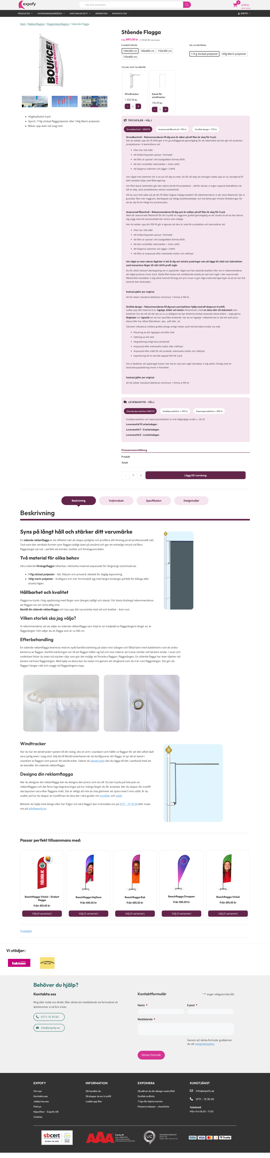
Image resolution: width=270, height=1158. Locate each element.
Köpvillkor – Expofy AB (45, 1111)
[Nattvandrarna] (47, 963)
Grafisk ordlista (146, 1096)
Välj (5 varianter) (88, 913)
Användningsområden (50, 13)
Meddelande (146, 1019)
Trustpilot (26, 931)
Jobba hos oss (41, 1101)
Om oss (37, 1091)
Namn (143, 1005)
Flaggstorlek (129, 45)
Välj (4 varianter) (42, 913)
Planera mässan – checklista (153, 1106)
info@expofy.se (37, 808)
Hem (23, 24)
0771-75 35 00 (49, 1017)
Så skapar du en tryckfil (98, 1096)
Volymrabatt (116, 500)
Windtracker (132, 94)
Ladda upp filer (94, 1101)
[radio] (130, 51)
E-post (192, 1005)
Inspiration (101, 13)
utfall (119, 795)
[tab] (78, 500)
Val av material (198, 45)
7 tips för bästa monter (150, 1101)
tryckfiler (105, 795)
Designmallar (191, 500)
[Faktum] (19, 963)
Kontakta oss (119, 13)
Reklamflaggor (36, 24)
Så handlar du (93, 1091)
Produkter (24, 13)
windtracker (98, 761)
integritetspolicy (204, 1044)
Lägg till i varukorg (196, 475)
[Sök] (187, 5)
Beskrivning (78, 500)
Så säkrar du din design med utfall (156, 1091)
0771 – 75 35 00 (129, 804)
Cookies (37, 1116)
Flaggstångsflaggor (58, 24)
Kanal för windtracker (158, 95)
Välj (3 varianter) (181, 913)
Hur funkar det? (79, 13)
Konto (244, 13)
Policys (37, 1106)
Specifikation (153, 500)
